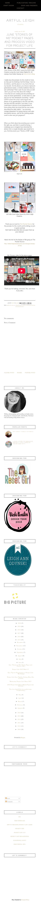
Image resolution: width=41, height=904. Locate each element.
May (20, 694)
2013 (19, 716)
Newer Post (30, 372)
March (20, 701)
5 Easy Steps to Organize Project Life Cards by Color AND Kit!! (23, 442)
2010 (19, 726)
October (19, 649)
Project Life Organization (19, 836)
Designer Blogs (25, 900)
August (20, 655)
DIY (20, 817)
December (20, 642)
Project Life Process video (24, 305)
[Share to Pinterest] (30, 303)
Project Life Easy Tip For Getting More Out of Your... (20, 677)
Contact (20, 8)
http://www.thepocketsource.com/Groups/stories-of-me (19, 244)
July (20, 659)
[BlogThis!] (24, 303)
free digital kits (16, 305)
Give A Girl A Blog (29, 74)
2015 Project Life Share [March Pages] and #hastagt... (20, 685)
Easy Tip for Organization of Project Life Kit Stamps (20, 673)
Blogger (23, 737)
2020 (19, 623)
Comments (10, 801)
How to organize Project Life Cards (19, 824)
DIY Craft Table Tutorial (23, 431)
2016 (19, 636)
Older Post (9, 372)
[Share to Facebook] (28, 303)
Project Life (19, 828)
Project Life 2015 (20, 832)
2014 (19, 712)
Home (7, 3)
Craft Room (8, 5)
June (20, 662)
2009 (19, 729)
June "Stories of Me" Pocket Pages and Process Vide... (20, 665)
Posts (8, 798)
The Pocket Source (26, 224)
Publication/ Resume (26, 3)
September (20, 652)
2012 (19, 719)
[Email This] (22, 303)
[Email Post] (20, 303)
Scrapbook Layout (19, 840)
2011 (19, 722)
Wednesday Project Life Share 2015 (20, 681)
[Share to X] (26, 303)
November (19, 645)
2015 (19, 640)
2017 (19, 633)
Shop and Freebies (29, 5)
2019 (19, 626)
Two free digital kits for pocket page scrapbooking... (20, 689)
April (20, 698)
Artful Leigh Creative (10, 305)
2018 (19, 630)
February (20, 705)
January (20, 708)
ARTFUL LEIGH (20, 20)
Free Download (19, 820)
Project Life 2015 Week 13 (20, 669)
